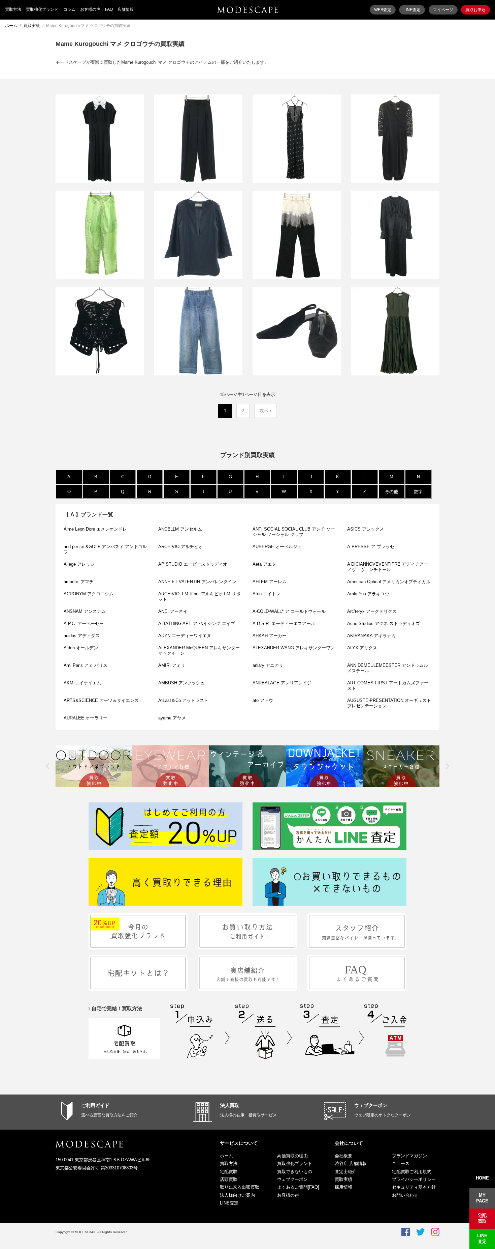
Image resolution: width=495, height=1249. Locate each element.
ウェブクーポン (370, 1105)
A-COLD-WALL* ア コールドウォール (289, 611)
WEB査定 (382, 9)
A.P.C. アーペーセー (84, 623)
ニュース (400, 1163)
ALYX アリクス (362, 647)
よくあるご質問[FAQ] (298, 1187)
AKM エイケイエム (82, 682)
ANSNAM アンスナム (85, 611)
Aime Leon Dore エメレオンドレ (95, 529)
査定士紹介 (346, 1171)
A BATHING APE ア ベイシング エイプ (196, 623)
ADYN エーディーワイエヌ (184, 635)
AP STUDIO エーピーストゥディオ (192, 564)
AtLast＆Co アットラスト (183, 700)
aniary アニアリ (268, 665)
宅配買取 (228, 1171)
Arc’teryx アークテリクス (372, 611)
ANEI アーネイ (173, 611)
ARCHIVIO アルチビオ (180, 546)
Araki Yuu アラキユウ (368, 593)
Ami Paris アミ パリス (85, 665)
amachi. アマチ (79, 581)
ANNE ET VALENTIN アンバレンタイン (197, 581)
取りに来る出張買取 (239, 1187)
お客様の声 (90, 9)
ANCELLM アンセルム (180, 529)
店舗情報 (126, 9)
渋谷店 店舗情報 (351, 1163)
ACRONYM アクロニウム (88, 593)
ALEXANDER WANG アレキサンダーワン (294, 647)
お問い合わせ (405, 1195)
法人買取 (229, 1105)
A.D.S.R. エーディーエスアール (284, 623)
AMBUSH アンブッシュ (181, 682)
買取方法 (13, 9)
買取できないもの (294, 1171)
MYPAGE (482, 1198)
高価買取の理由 (292, 1155)
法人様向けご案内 (237, 1195)
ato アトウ (263, 700)
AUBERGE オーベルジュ (277, 546)
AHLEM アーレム (270, 581)
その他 (391, 491)
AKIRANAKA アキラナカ (371, 635)
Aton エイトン (266, 593)
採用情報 (343, 1187)
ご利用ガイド (95, 1105)
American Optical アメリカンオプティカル (388, 581)
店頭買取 (228, 1179)
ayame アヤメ (172, 717)
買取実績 (32, 25)
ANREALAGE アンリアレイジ (282, 682)
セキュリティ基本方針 (414, 1187)
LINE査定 (412, 9)
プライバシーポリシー (414, 1179)
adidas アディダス (82, 635)
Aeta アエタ (264, 564)
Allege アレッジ (79, 564)
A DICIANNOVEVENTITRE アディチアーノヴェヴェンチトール (387, 567)
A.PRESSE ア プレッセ (370, 546)
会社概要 (343, 1155)
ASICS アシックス (365, 529)
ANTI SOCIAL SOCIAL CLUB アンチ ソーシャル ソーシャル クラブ (294, 532)
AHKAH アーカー (272, 635)
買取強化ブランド (42, 9)
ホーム (11, 25)
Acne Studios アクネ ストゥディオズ (383, 623)
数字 (418, 491)
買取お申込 (475, 9)
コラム (69, 9)
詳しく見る (100, 162)
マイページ (443, 9)
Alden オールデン (81, 647)
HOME (482, 1178)
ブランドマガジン (409, 1155)
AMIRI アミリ (171, 665)
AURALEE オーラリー (85, 717)
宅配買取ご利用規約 (411, 1171)
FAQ (109, 9)
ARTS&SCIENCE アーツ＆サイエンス (101, 700)
